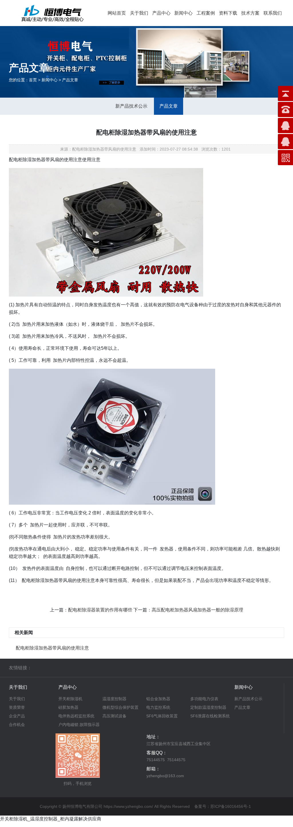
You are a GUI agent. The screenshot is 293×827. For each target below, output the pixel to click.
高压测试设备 (114, 716)
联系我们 (273, 13)
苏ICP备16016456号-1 (230, 806)
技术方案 (250, 13)
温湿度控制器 (114, 698)
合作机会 (17, 724)
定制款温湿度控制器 (208, 707)
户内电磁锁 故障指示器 (79, 724)
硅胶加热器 (68, 707)
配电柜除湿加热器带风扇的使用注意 (52, 648)
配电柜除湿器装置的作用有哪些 (100, 609)
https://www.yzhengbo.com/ (128, 806)
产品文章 (168, 106)
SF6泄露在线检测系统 (210, 716)
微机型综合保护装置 (120, 707)
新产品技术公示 (131, 106)
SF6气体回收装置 (162, 716)
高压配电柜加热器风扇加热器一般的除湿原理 (197, 609)
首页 (33, 80)
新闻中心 (183, 13)
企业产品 (17, 716)
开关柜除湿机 (70, 698)
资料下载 (228, 13)
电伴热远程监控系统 (76, 716)
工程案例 (206, 13)
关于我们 (139, 13)
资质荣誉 (17, 707)
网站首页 (117, 13)
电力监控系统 (158, 707)
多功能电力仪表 (204, 698)
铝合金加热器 (158, 698)
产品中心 (161, 13)
